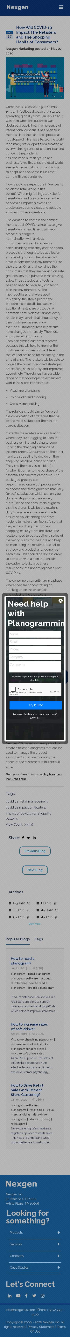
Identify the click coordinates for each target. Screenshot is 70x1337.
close (61, 601)
